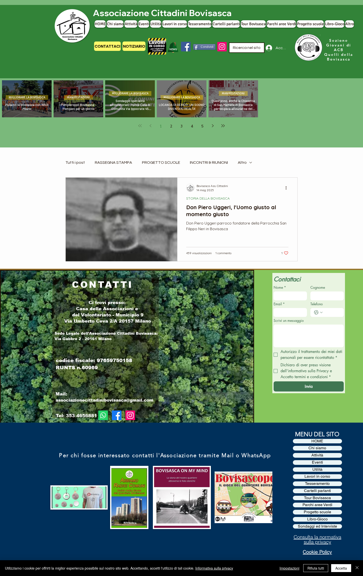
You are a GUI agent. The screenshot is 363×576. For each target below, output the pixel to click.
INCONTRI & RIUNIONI (209, 163)
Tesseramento (317, 483)
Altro (242, 163)
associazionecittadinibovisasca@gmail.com (104, 400)
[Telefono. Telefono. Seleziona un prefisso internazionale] (318, 312)
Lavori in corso (317, 476)
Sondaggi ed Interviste (317, 526)
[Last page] (223, 125)
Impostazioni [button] (289, 568)
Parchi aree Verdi (317, 505)
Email (279, 304)
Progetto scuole (317, 512)
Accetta (341, 568)
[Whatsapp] (103, 415)
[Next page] (212, 125)
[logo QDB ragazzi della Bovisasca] (308, 48)
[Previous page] (150, 125)
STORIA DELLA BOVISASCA (208, 198)
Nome (280, 287)
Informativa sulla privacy (214, 568)
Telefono (316, 304)
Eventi (317, 462)
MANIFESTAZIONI (78, 97)
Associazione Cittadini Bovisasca (162, 12)
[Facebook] (186, 46)
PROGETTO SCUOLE (161, 163)
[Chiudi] (357, 568)
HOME (317, 441)
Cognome (317, 287)
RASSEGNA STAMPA (113, 163)
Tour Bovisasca (317, 498)
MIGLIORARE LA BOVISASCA (27, 97)
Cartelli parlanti (317, 491)
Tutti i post (75, 163)
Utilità (317, 469)
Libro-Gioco (317, 519)
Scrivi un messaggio (289, 320)
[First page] (140, 125)
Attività (317, 455)
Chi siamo (317, 448)
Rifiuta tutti (315, 568)
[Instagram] (222, 46)
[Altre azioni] (288, 188)
